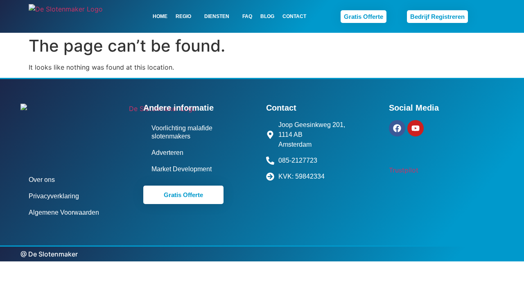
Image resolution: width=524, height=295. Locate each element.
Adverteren (167, 152)
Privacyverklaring (54, 196)
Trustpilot (403, 170)
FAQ (247, 16)
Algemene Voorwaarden (64, 212)
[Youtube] (415, 128)
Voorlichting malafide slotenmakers (181, 132)
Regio (183, 16)
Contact (294, 16)
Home (160, 16)
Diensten (216, 16)
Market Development (181, 169)
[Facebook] (397, 128)
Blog (267, 16)
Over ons (42, 179)
